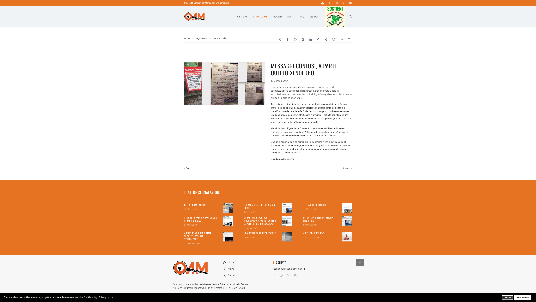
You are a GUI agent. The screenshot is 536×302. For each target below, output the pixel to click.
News (290, 16)
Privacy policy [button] (106, 297)
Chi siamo (242, 16)
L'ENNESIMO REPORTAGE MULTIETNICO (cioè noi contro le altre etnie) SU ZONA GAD (260, 220)
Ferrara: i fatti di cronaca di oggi (260, 206)
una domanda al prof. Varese (260, 233)
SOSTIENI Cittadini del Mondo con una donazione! (206, 3)
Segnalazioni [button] (260, 16)
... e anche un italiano (315, 205)
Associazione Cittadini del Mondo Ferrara (226, 284)
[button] (350, 16)
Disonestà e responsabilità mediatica (318, 219)
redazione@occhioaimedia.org (289, 268)
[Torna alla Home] (194, 16)
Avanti (346, 168)
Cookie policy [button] (90, 297)
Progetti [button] (277, 16)
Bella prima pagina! (195, 205)
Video (301, 16)
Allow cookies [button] (522, 297)
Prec (188, 168)
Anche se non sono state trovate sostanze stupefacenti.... (197, 236)
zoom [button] (225, 83)
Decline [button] (507, 297)
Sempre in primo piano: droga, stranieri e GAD (200, 219)
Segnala (314, 16)
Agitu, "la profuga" (313, 233)
